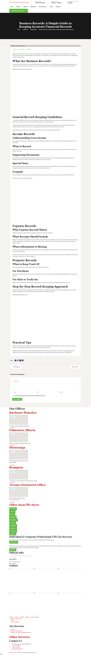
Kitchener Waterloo (23, 412)
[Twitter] (18, 360)
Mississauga (17, 447)
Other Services (19, 637)
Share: (11, 360)
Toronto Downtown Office (27, 485)
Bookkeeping (34, 29)
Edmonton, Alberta (22, 430)
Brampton (16, 467)
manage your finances (47, 53)
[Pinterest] (20, 360)
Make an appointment (18, 10)
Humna (15, 49)
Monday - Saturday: (54, 1)
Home (19, 29)
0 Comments (29, 49)
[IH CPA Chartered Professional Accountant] (19, 2)
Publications (25, 29)
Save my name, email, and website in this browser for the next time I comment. (29, 395)
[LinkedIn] (23, 360)
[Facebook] (16, 360)
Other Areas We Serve (24, 504)
